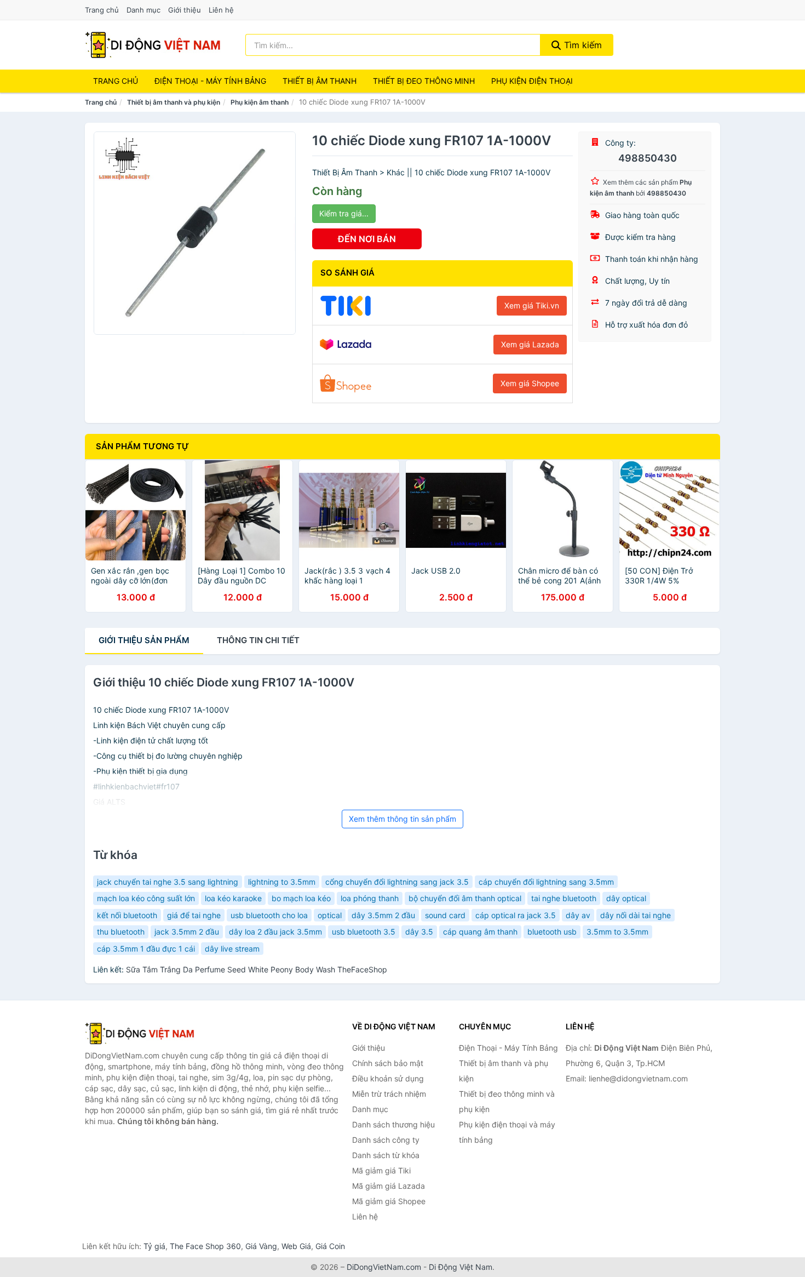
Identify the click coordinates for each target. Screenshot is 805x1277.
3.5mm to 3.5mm (617, 931)
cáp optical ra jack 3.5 (515, 915)
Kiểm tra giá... (344, 213)
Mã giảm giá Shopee (389, 1201)
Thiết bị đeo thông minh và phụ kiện (507, 1101)
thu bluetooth (121, 931)
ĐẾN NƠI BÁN (367, 238)
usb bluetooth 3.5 (363, 931)
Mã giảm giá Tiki (381, 1170)
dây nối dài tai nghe (635, 915)
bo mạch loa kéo (301, 898)
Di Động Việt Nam (460, 1267)
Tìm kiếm (581, 44)
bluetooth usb (552, 931)
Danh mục (143, 9)
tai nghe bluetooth (563, 898)
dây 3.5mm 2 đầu (383, 915)
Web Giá (296, 1246)
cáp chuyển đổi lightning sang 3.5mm (546, 881)
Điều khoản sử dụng (388, 1078)
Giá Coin (330, 1246)
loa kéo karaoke (233, 898)
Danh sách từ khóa (385, 1155)
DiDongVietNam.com (384, 1267)
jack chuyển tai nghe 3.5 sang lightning (167, 881)
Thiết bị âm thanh (320, 80)
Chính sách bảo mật (387, 1063)
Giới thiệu (184, 9)
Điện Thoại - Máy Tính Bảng (210, 80)
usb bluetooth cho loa (269, 915)
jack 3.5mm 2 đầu (186, 931)
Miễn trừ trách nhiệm (389, 1093)
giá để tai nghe (194, 915)
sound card (445, 915)
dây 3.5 (419, 931)
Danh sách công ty (385, 1139)
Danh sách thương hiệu (393, 1124)
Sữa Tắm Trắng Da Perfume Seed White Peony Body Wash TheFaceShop (256, 969)
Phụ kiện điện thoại (532, 80)
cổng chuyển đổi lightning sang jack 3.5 (397, 881)
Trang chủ (102, 9)
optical (330, 915)
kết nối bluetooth (127, 915)
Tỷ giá (154, 1246)
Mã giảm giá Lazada (388, 1185)
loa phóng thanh (370, 898)
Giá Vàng (261, 1246)
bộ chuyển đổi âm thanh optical (465, 898)
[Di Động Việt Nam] (139, 1033)
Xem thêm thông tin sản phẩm (402, 818)
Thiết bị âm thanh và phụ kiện (173, 102)
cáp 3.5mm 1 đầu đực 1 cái (146, 948)
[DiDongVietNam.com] (153, 45)
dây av (578, 915)
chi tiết (258, 640)
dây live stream (232, 948)
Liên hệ (221, 9)
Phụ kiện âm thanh (260, 102)
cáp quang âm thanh (480, 931)
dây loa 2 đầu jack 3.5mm (275, 931)
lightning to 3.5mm (281, 881)
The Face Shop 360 (205, 1246)
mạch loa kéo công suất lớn (146, 898)
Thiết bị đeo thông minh (424, 80)
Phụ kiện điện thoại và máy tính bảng (507, 1132)
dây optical (626, 898)
